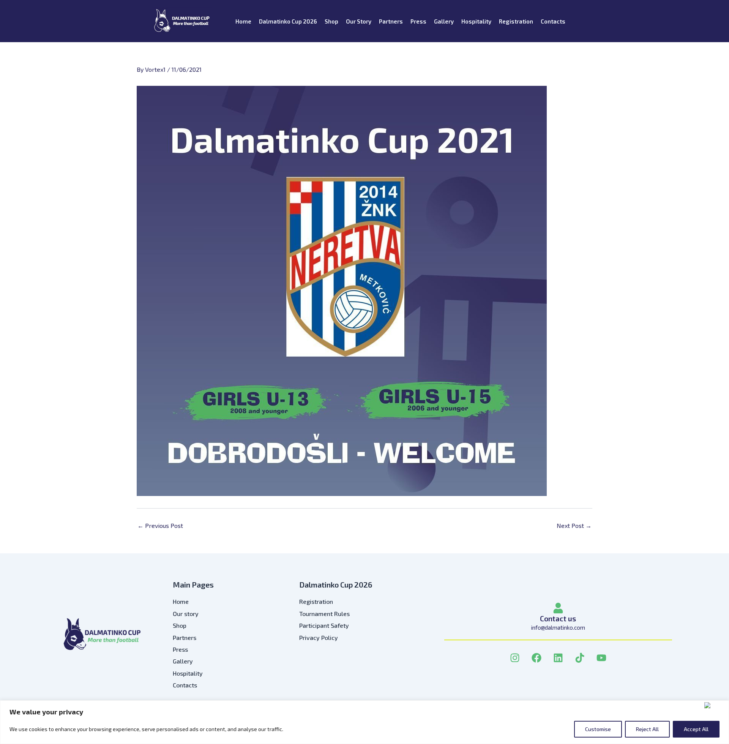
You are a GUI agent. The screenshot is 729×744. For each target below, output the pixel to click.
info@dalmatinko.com (558, 627)
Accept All (696, 729)
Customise (598, 729)
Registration (516, 21)
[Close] (715, 705)
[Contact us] (558, 608)
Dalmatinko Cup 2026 (288, 21)
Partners (391, 21)
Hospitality (476, 21)
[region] (364, 722)
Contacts (553, 21)
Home (243, 21)
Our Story (358, 21)
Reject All (647, 729)
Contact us (558, 618)
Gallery (444, 21)
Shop (331, 21)
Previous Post (160, 526)
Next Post (574, 526)
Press (418, 21)
